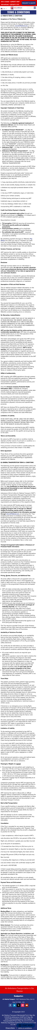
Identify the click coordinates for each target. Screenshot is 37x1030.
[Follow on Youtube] (26, 1005)
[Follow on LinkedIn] (14, 1005)
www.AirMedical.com (21, 26)
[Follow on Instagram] (22, 1005)
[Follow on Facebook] (10, 1005)
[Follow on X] (18, 1005)
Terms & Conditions (25, 1028)
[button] (25, 1025)
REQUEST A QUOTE (28, 3)
